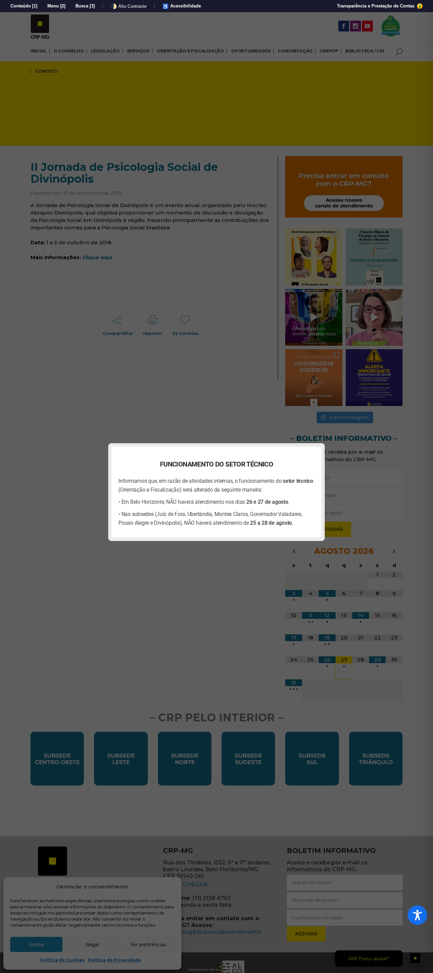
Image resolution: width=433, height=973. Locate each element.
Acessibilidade (181, 6)
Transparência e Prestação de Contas (376, 5)
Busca (85, 5)
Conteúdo (23, 5)
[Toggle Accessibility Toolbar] (417, 915)
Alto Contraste (128, 6)
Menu (56, 5)
